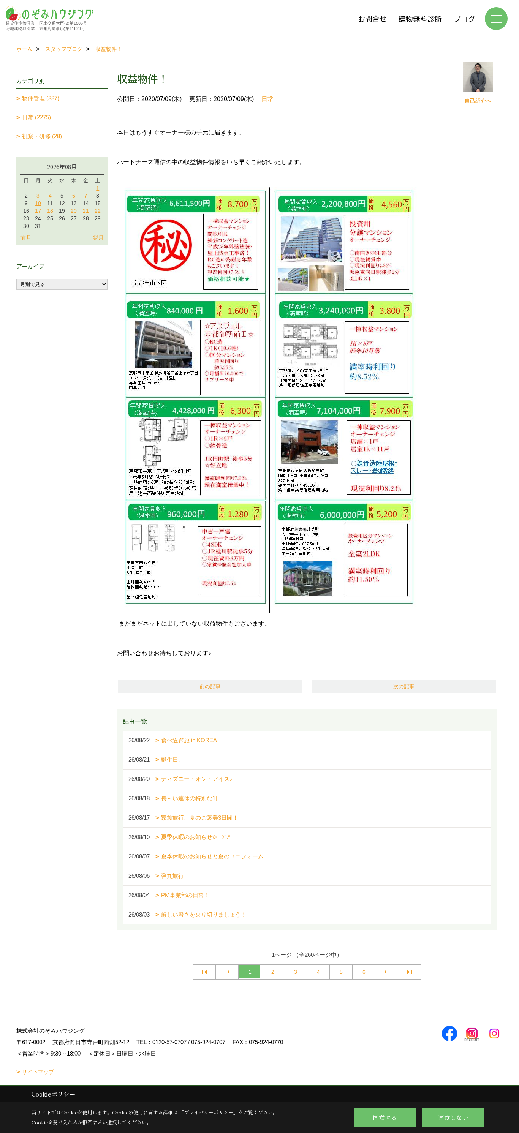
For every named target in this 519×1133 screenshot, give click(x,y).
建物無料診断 (420, 18)
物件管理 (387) (40, 98)
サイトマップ (38, 1072)
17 (38, 211)
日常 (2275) (36, 117)
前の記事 (210, 686)
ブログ (464, 18)
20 (74, 211)
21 (86, 211)
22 (98, 211)
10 (38, 203)
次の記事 (404, 686)
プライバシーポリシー (208, 1112)
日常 (267, 99)
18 (50, 211)
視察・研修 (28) (42, 136)
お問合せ (372, 18)
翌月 (98, 237)
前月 (26, 237)
